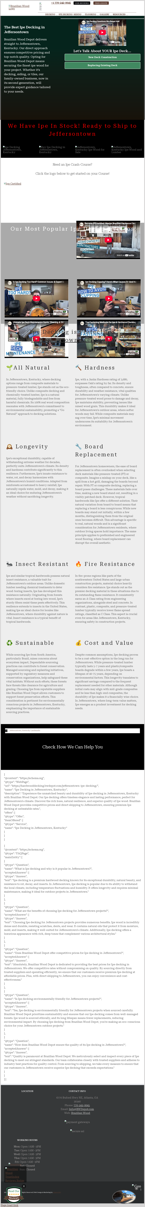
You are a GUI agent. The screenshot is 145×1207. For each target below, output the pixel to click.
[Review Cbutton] (13, 1195)
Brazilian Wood (80, 1113)
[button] (72, 730)
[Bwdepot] (124, 1197)
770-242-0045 (82, 1105)
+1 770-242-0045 (61, 2)
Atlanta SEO (57, 1192)
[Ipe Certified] (12, 183)
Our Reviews (82, 3)
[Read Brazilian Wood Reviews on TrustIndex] (15, 1180)
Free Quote (101, 3)
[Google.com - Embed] (27, 1112)
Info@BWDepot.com (81, 1109)
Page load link (9, 1205)
